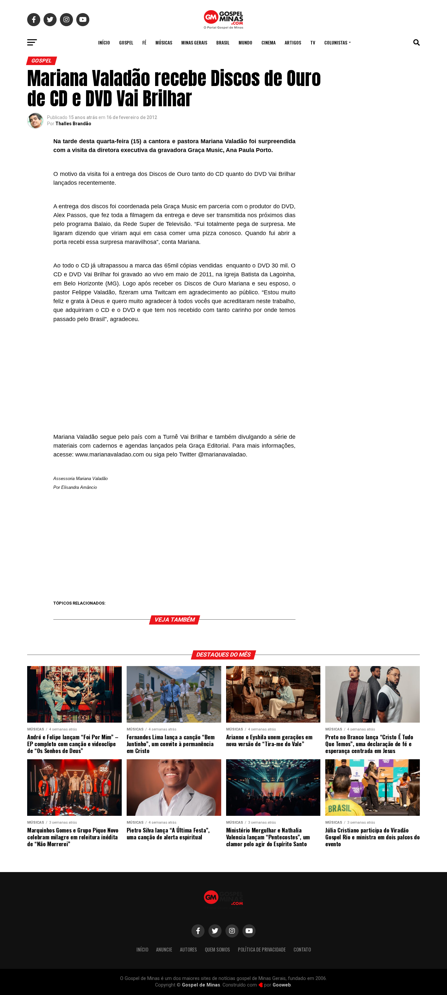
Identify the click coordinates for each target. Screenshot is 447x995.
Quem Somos (217, 949)
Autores (188, 949)
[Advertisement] (174, 376)
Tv (312, 42)
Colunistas (335, 42)
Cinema (268, 42)
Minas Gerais (194, 42)
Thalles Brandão (73, 123)
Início (104, 42)
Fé (144, 42)
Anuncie (164, 949)
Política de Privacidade (262, 949)
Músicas (163, 42)
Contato (302, 949)
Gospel (126, 42)
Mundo (245, 42)
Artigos (293, 42)
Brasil (222, 42)
